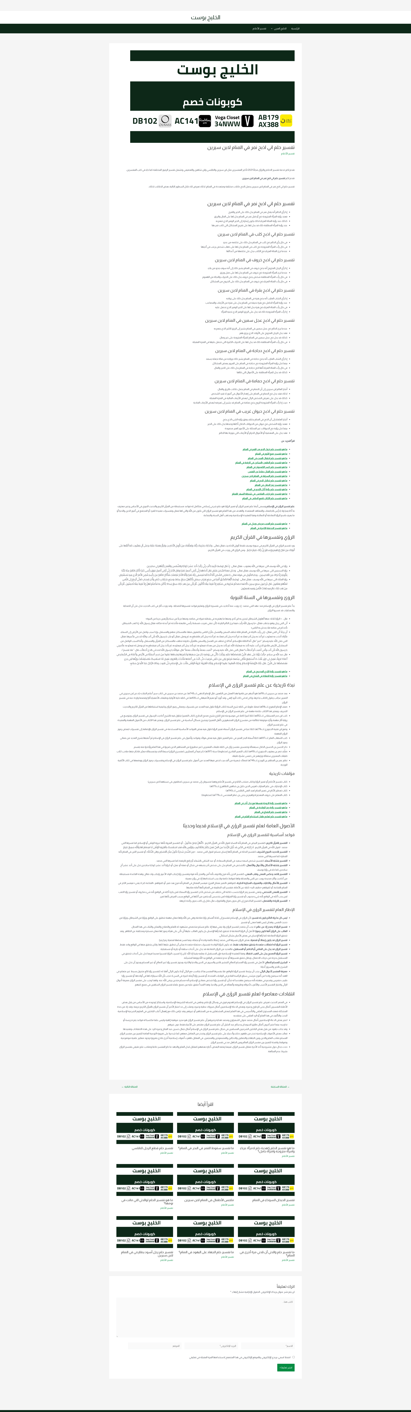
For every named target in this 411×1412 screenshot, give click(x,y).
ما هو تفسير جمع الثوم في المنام (271, 453)
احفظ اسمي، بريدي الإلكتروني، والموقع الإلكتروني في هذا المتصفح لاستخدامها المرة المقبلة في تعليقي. (239, 1357)
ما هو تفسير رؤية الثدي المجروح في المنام (266, 671)
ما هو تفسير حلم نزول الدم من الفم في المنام (265, 449)
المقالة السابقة (280, 1086)
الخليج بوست (205, 17)
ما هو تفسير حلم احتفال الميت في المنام (267, 458)
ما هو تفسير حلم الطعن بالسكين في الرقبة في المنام (261, 462)
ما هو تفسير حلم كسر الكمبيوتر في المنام (267, 467)
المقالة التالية (129, 1086)
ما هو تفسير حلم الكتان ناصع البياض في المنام (264, 498)
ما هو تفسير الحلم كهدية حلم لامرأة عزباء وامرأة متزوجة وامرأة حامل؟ (267, 1149)
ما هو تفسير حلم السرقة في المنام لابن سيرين (264, 476)
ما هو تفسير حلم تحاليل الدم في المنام (268, 480)
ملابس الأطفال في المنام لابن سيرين (209, 1200)
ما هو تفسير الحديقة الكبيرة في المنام (268, 528)
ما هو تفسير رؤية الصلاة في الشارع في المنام (265, 676)
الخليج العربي (280, 28)
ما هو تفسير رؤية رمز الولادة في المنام (268, 807)
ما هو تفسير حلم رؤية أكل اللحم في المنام (266, 489)
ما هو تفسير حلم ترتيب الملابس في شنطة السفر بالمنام (259, 493)
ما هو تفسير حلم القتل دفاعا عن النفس (267, 471)
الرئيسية (295, 28)
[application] (272, 28)
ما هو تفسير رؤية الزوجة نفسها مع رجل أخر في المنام (261, 803)
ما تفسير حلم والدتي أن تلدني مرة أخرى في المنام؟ (267, 1253)
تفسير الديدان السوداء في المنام (273, 1200)
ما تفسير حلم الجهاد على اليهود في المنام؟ (206, 1252)
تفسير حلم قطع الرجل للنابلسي (152, 1148)
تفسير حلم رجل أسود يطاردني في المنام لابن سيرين (147, 1253)
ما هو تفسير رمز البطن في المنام (271, 485)
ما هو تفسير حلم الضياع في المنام (270, 812)
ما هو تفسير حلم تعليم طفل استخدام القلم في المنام (261, 816)
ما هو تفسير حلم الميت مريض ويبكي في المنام (264, 523)
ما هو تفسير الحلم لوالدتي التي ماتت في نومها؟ (147, 1201)
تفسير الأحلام (259, 28)
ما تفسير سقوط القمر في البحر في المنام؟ (206, 1148)
